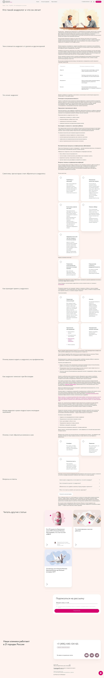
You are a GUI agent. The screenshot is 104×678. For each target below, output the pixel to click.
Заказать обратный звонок (63, 647)
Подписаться (76, 611)
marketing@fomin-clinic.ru (59, 668)
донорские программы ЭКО (92, 393)
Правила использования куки (58, 671)
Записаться (98, 1)
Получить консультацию (65, 494)
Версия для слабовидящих (60, 674)
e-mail (57, 604)
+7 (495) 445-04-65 (67, 643)
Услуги (37, 1)
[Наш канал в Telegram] (97, 655)
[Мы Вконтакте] (92, 655)
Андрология (61, 284)
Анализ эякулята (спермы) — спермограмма (71, 340)
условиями (83, 606)
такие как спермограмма (70, 384)
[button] (79, 479)
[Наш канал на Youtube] (86, 655)
